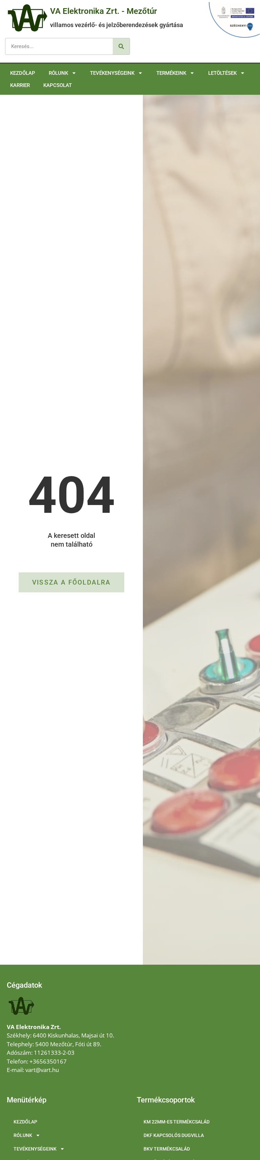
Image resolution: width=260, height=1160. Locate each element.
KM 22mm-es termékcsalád (177, 1121)
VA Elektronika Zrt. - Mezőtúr (103, 11)
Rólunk (58, 73)
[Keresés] (121, 46)
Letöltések (222, 73)
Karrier (20, 85)
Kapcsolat (57, 85)
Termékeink (171, 73)
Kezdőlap (22, 73)
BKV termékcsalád (167, 1149)
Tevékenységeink (112, 73)
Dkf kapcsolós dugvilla (174, 1135)
